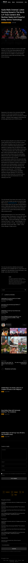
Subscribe (14, 548)
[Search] (25, 289)
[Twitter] (12, 495)
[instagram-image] (5, 332)
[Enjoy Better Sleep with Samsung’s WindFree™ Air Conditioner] (24, 305)
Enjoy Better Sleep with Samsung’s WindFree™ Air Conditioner (10, 305)
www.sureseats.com (12, 203)
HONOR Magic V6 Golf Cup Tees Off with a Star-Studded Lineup (11, 311)
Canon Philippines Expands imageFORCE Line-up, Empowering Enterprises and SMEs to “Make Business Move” (11, 318)
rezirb (10, 277)
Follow (24, 325)
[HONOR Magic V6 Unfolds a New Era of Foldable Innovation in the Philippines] (24, 299)
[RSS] (20, 492)
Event (9, 22)
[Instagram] (12, 492)
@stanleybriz (8, 324)
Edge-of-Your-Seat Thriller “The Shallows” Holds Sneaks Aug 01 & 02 (7, 364)
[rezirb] (4, 280)
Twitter (15, 494)
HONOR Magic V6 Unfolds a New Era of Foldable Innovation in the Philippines (11, 299)
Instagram (16, 492)
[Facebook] (4, 492)
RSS (23, 492)
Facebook (8, 492)
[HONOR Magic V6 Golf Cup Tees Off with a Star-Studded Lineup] (24, 312)
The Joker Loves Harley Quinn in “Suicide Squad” (21, 363)
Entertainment (4, 22)
